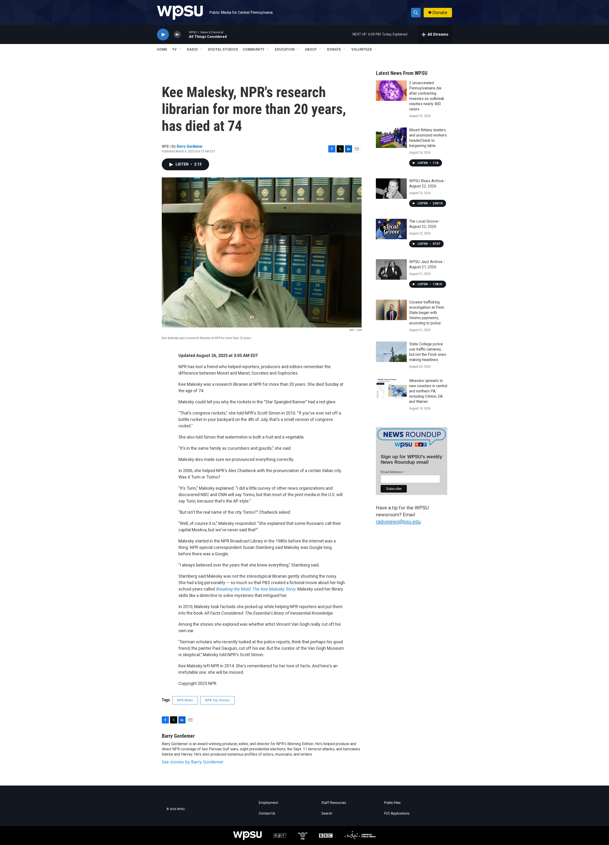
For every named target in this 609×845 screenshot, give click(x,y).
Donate (439, 12)
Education (285, 49)
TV (174, 49)
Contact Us (267, 813)
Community (254, 49)
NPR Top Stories (217, 700)
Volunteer (361, 49)
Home (162, 49)
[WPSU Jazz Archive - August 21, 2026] (391, 269)
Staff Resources (333, 803)
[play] (163, 34)
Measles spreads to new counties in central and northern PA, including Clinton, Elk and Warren (428, 391)
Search (326, 813)
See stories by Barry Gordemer (192, 762)
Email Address (393, 472)
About (311, 49)
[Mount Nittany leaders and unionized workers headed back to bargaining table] (391, 137)
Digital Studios (223, 49)
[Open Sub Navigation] (180, 49)
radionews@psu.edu (398, 521)
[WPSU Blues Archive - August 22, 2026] (391, 188)
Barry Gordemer (190, 146)
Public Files (392, 803)
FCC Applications (396, 813)
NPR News (185, 700)
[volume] (177, 34)
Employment (268, 803)
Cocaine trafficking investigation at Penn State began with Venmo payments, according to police (426, 312)
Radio (192, 49)
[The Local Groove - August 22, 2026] (391, 229)
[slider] (185, 34)
